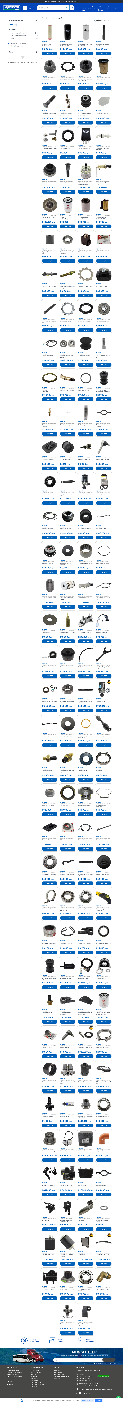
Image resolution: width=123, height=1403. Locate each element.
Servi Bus (34, 1374)
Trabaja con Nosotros (13, 1376)
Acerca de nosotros (13, 1370)
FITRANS (34, 1376)
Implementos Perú (36, 1382)
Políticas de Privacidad (13, 1374)
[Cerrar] (121, 1400)
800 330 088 (83, 1376)
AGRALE (44, 41)
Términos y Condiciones (14, 1372)
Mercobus (34, 1386)
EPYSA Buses (35, 1370)
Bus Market (34, 1380)
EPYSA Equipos (36, 1372)
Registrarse (109, 1360)
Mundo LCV (35, 1378)
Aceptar (99, 1400)
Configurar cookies (87, 1400)
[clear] (66, 7)
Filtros (11, 52)
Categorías (12, 29)
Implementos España (37, 1384)
